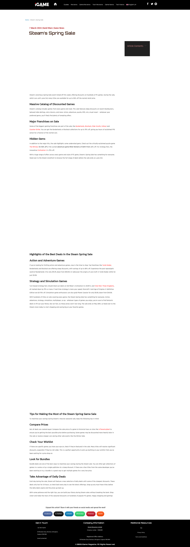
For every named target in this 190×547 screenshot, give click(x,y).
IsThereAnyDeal (104, 429)
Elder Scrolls (96, 126)
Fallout (104, 126)
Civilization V (42, 150)
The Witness (34, 147)
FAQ (141, 528)
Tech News (120, 4)
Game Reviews (84, 4)
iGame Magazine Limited (95, 527)
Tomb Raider (106, 265)
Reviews (74, 4)
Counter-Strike (35, 129)
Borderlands (80, 126)
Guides (66, 4)
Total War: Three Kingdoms (104, 286)
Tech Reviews (97, 4)
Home (27, 20)
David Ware (48, 28)
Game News (109, 4)
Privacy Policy (141, 532)
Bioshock (88, 126)
